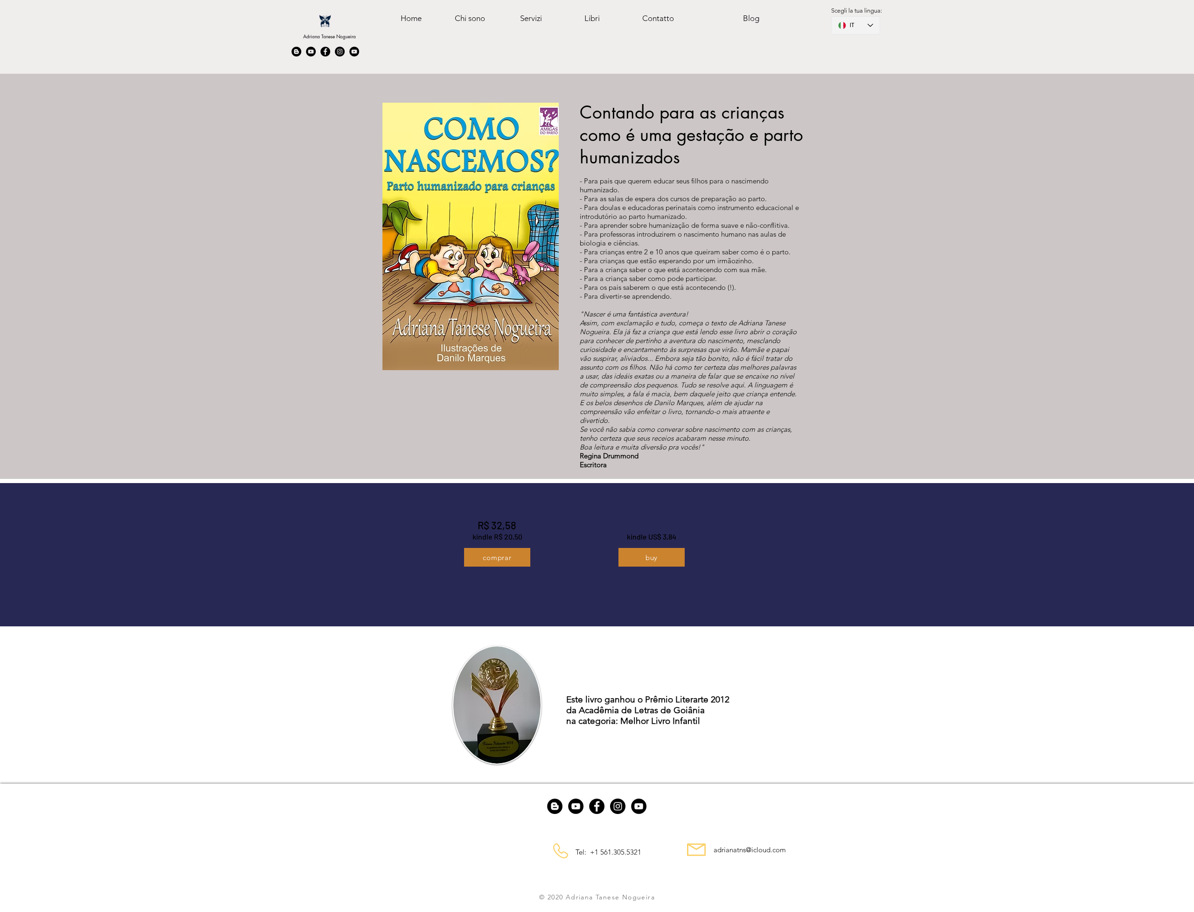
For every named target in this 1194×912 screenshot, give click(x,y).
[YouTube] (311, 51)
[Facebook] (325, 51)
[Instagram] (340, 51)
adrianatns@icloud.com (750, 849)
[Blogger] (296, 51)
